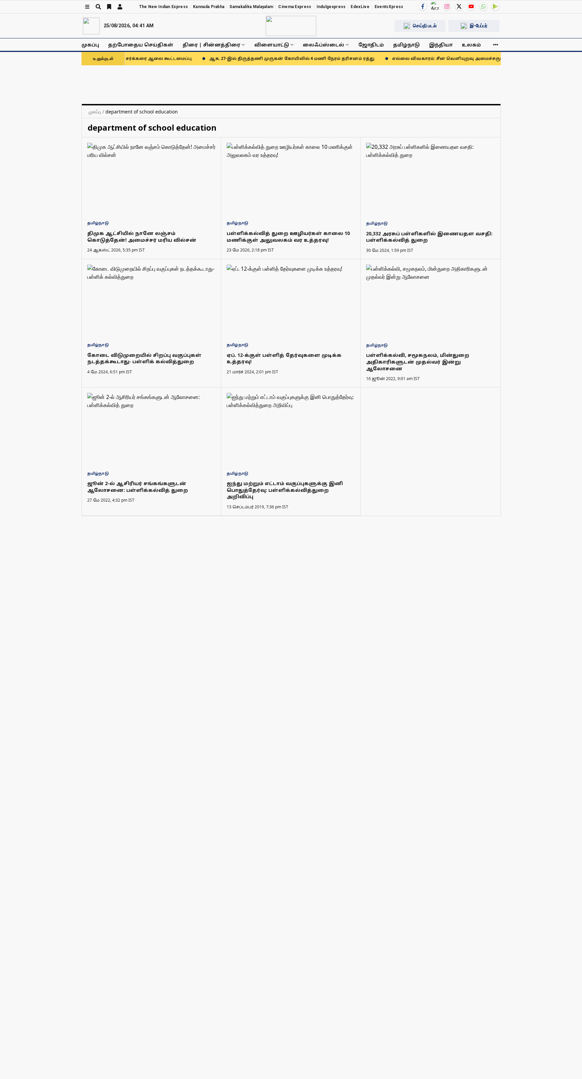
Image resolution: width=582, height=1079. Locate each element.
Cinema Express (294, 6)
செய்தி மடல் (425, 25)
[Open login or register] (120, 6)
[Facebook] (423, 6)
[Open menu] (87, 6)
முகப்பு (90, 44)
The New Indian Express (163, 6)
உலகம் (471, 44)
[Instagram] (447, 6)
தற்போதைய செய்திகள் (140, 44)
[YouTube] (471, 6)
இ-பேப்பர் (478, 25)
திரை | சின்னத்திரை (211, 44)
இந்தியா (441, 44)
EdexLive (360, 6)
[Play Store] (495, 6)
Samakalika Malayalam (251, 6)
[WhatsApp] (483, 6)
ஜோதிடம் (371, 44)
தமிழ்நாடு (406, 44)
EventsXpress (389, 6)
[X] (459, 6)
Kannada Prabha (208, 6)
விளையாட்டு (271, 44)
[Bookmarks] (109, 6)
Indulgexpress (331, 6)
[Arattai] (435, 6)
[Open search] (98, 6)
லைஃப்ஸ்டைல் (323, 44)
